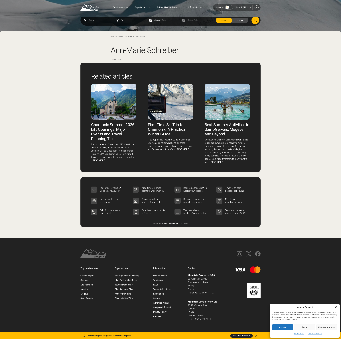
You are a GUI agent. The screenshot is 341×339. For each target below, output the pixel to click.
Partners (157, 316)
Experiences (141, 7)
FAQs (155, 284)
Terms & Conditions (162, 289)
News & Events (160, 275)
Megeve (84, 294)
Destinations (119, 7)
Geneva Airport (87, 275)
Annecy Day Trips (123, 294)
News (120, 37)
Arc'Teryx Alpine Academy (127, 275)
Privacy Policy (299, 334)
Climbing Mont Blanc (124, 289)
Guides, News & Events (167, 7)
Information (193, 7)
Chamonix (85, 280)
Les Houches (86, 284)
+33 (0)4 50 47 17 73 (204, 292)
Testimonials (159, 280)
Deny (304, 327)
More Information (241, 336)
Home (113, 37)
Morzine (84, 289)
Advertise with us (161, 303)
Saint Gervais (86, 298)
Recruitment (158, 294)
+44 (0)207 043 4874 (201, 319)
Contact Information (315, 334)
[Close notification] (256, 335)
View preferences (326, 327)
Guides (156, 298)
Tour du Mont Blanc (124, 284)
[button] (335, 307)
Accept (282, 327)
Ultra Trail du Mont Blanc (126, 280)
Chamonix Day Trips (124, 298)
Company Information (163, 307)
